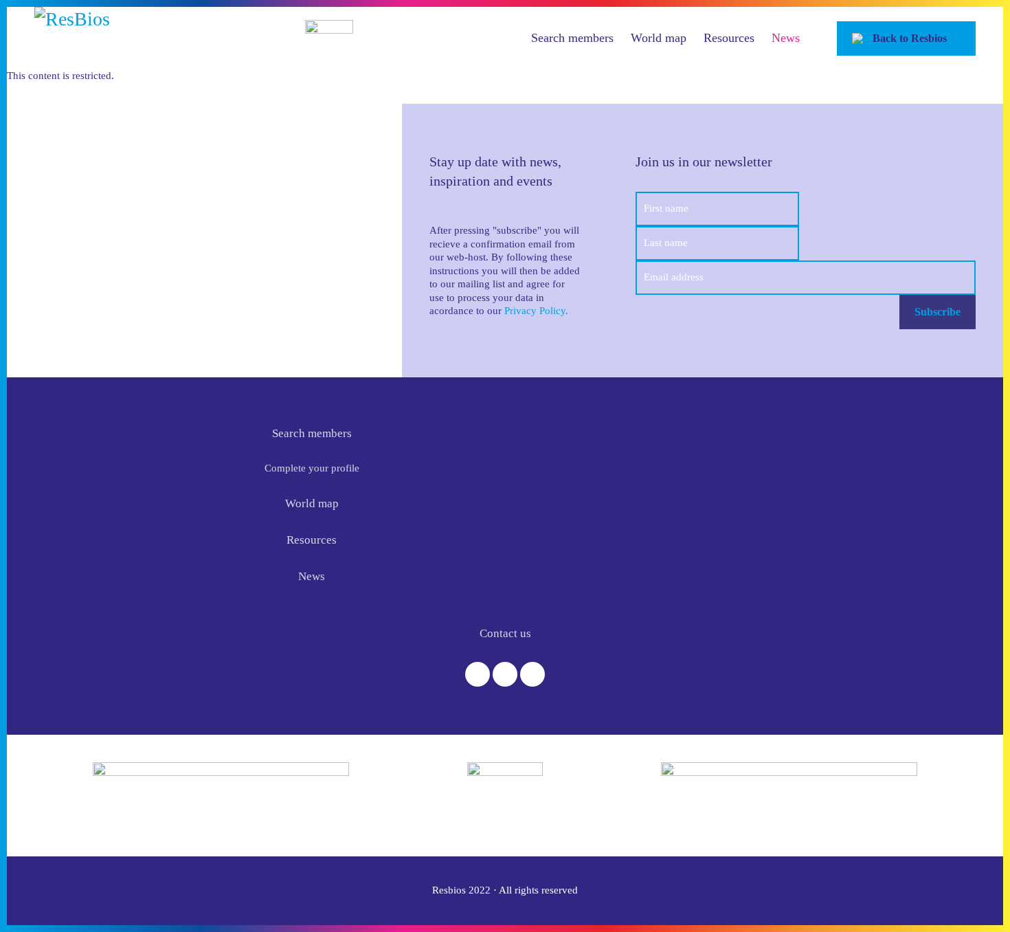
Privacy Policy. (536, 310)
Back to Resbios (910, 38)
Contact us (505, 633)
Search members (572, 38)
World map (658, 38)
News (786, 38)
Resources (729, 38)
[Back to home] (154, 38)
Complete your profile (312, 468)
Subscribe (937, 312)
